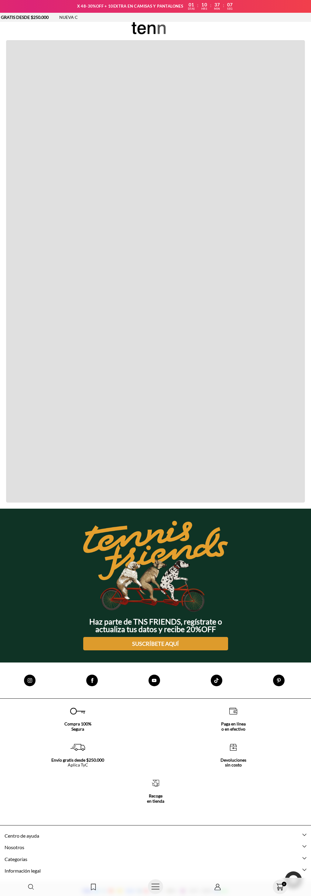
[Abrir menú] (156, 886)
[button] (31, 887)
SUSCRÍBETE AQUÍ (155, 643)
